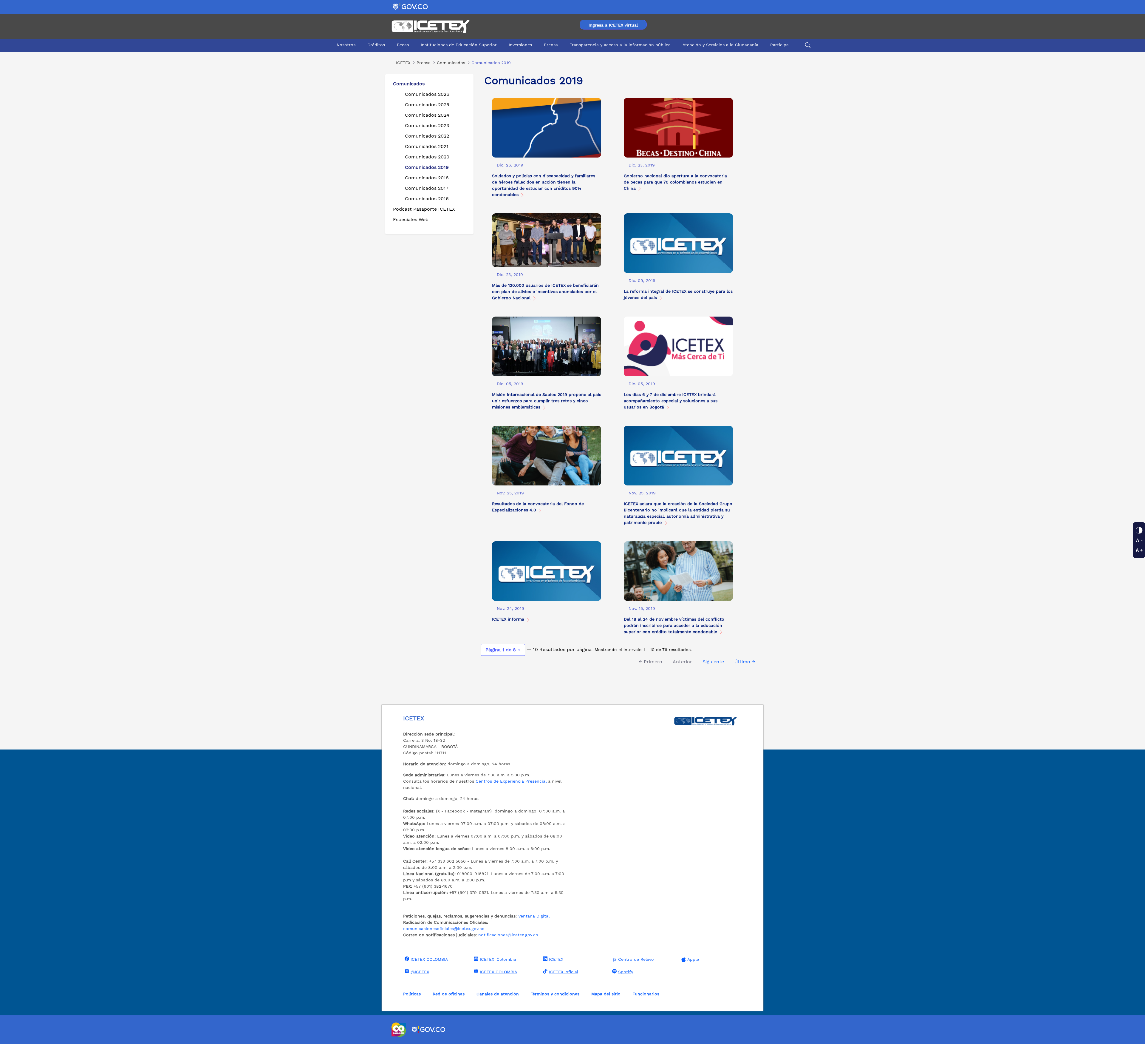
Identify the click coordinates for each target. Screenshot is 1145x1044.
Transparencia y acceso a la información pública (620, 44)
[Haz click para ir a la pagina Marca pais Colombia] (399, 1030)
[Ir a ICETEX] (430, 26)
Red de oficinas (449, 993)
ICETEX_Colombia (498, 959)
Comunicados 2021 (426, 146)
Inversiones (520, 44)
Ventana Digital (534, 916)
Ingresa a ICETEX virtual (613, 25)
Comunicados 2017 (426, 188)
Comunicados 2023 (427, 125)
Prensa (551, 44)
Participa (779, 44)
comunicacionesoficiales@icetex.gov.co (444, 928)
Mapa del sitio (606, 993)
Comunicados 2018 (427, 178)
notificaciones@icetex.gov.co (508, 934)
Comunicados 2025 (427, 104)
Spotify (625, 971)
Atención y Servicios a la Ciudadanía (720, 44)
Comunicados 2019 (427, 167)
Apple (693, 959)
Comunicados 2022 (427, 136)
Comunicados (409, 84)
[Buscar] (807, 45)
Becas (403, 44)
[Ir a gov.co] (410, 6)
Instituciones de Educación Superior (459, 44)
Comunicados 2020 (427, 157)
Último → (744, 661)
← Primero (650, 661)
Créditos (376, 44)
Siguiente (713, 661)
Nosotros (346, 44)
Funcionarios (645, 993)
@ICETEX (420, 971)
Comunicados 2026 (427, 94)
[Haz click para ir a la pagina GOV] (429, 1030)
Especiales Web (410, 219)
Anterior (682, 661)
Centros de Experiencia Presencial (511, 781)
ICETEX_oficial (563, 971)
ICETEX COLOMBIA (429, 959)
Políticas (412, 993)
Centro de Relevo (636, 959)
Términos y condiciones (555, 993)
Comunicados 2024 (427, 115)
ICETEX (556, 959)
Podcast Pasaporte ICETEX (424, 209)
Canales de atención (497, 993)
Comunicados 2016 (427, 198)
